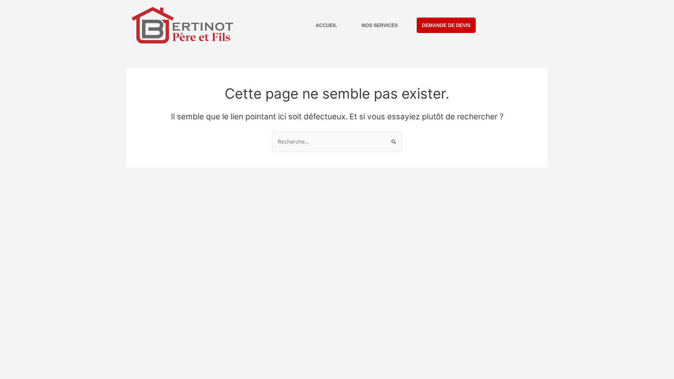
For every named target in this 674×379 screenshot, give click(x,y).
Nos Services (380, 25)
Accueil (326, 25)
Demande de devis (446, 25)
